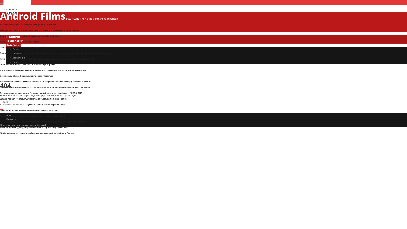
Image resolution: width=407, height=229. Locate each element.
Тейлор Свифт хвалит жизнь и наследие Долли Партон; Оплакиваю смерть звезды (39, 30)
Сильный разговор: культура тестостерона (20, 47)
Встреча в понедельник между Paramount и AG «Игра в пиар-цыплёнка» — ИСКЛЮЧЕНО (41, 93)
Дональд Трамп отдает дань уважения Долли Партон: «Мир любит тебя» (34, 127)
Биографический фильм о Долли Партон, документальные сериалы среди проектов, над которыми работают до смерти (57, 53)
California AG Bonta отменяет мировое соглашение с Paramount (29, 110)
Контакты (11, 119)
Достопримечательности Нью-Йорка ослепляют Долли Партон (30, 36)
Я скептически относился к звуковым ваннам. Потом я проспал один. (33, 104)
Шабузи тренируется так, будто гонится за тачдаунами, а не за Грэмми (33, 98)
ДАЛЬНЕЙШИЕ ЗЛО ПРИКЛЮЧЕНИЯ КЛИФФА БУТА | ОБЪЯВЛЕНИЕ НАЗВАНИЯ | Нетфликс (43, 70)
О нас (9, 115)
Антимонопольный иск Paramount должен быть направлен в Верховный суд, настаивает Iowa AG (45, 81)
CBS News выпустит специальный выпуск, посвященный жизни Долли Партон (37, 133)
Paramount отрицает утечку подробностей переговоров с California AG (32, 116)
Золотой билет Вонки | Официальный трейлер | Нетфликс (27, 64)
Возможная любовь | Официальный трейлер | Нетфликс (26, 76)
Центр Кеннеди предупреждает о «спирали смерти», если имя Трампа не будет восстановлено (45, 87)
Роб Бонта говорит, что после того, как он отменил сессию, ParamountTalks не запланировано (43, 121)
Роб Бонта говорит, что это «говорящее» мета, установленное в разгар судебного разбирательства (47, 59)
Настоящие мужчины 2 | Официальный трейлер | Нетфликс (28, 24)
